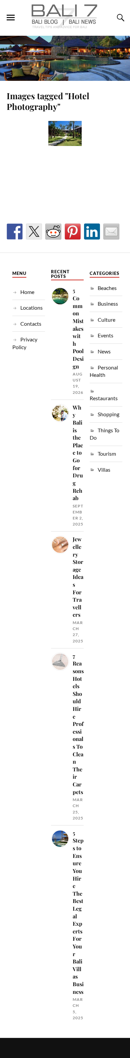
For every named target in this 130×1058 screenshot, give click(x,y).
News (104, 351)
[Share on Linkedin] (92, 231)
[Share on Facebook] (15, 231)
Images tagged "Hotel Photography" (48, 101)
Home (27, 292)
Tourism (107, 453)
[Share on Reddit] (53, 231)
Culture (106, 319)
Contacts (30, 323)
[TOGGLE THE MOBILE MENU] (11, 18)
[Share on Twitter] (34, 231)
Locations (31, 307)
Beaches (107, 288)
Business (108, 303)
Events (105, 335)
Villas (104, 469)
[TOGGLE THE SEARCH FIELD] (120, 18)
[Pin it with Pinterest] (73, 231)
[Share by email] (111, 231)
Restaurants (104, 398)
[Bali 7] (65, 25)
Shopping (108, 414)
